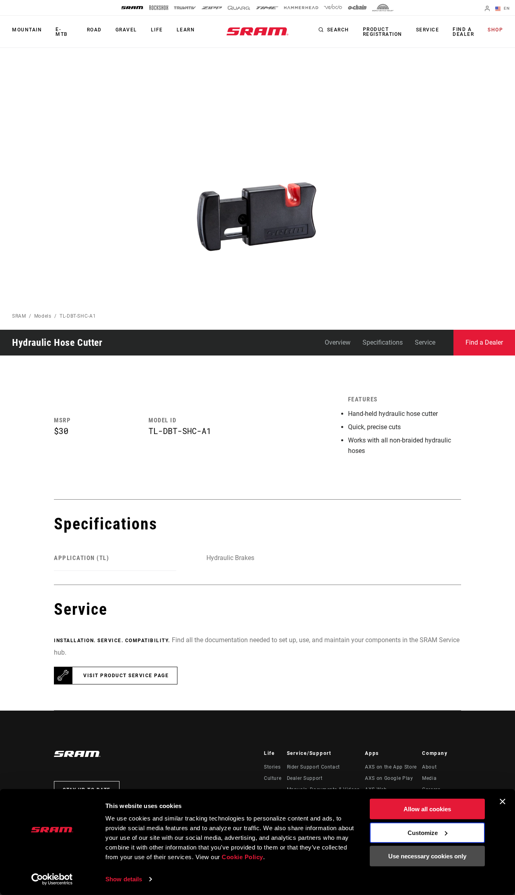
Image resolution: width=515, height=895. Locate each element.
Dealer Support (305, 778)
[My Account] (487, 9)
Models (43, 316)
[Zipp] (212, 8)
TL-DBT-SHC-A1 (78, 316)
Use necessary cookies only (427, 856)
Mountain (27, 30)
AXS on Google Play (389, 778)
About (429, 767)
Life (157, 30)
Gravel (126, 30)
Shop (495, 30)
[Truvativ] (185, 8)
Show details (123, 879)
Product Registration (382, 32)
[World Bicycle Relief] (383, 7)
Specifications (383, 342)
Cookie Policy (242, 857)
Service (427, 30)
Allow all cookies (427, 809)
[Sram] (132, 7)
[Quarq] (239, 8)
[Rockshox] (158, 7)
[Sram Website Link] (257, 31)
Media (429, 778)
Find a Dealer (463, 32)
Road (94, 30)
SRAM (19, 316)
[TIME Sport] (267, 8)
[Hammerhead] (301, 7)
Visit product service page (126, 675)
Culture (272, 778)
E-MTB (62, 32)
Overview (337, 342)
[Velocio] (333, 7)
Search (338, 30)
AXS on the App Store (391, 767)
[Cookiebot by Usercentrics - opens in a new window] (52, 879)
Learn (186, 30)
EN (506, 8)
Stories (272, 767)
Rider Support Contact (313, 767)
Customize (423, 832)
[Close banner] (502, 801)
